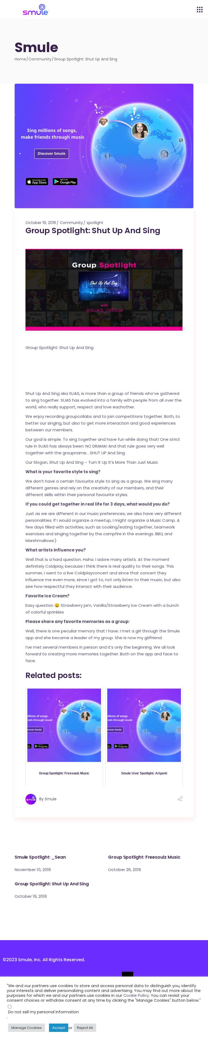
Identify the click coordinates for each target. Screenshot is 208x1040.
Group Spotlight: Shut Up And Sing (52, 884)
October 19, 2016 (40, 222)
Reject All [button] (85, 1027)
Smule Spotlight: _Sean (40, 857)
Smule (51, 799)
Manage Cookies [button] (26, 1027)
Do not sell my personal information (43, 1011)
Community (39, 59)
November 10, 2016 (33, 869)
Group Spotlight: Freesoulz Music (144, 857)
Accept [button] (58, 1027)
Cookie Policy (136, 995)
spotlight (95, 222)
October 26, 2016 (124, 869)
